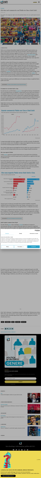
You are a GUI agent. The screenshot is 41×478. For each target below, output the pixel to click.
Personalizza (20, 246)
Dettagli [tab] (20, 233)
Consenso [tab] (7, 233)
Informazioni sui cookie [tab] (34, 233)
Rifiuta (7, 246)
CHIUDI (39, 459)
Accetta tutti (33, 246)
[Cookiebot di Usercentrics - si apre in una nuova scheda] (35, 230)
